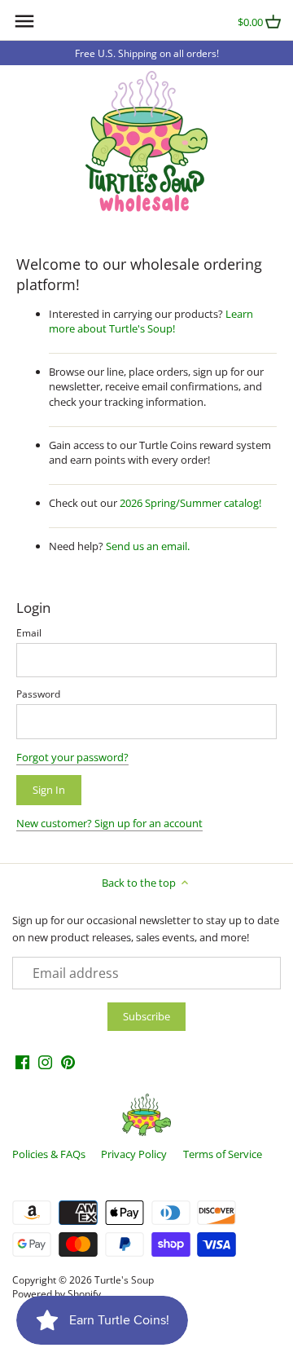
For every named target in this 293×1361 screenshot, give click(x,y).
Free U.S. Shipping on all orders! (147, 52)
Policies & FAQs (48, 1154)
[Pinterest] (68, 1061)
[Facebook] (22, 1061)
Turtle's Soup (124, 1279)
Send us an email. (148, 546)
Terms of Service (222, 1154)
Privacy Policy (134, 1154)
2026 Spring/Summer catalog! (190, 503)
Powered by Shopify (56, 1293)
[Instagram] (45, 1061)
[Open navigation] (24, 21)
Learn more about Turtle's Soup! (151, 321)
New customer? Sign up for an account (109, 823)
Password (38, 693)
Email (29, 632)
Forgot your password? (72, 757)
